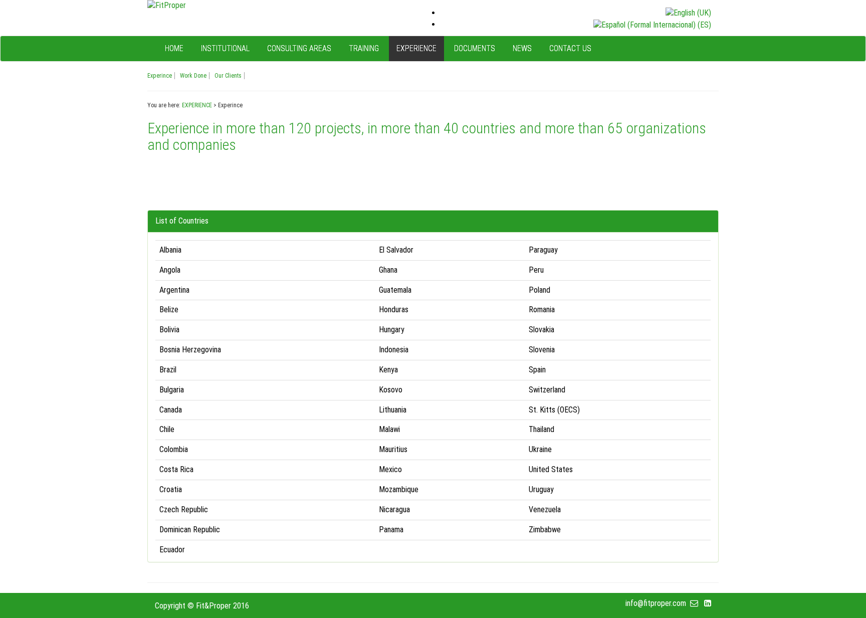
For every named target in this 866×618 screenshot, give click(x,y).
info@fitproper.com (657, 603)
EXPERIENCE (197, 105)
